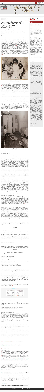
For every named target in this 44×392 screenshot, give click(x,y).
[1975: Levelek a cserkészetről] (34, 7)
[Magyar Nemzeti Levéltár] (3, 3)
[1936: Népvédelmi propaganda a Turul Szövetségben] (22, 7)
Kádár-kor (3, 385)
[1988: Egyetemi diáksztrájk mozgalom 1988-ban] (38, 10)
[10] (12, 285)
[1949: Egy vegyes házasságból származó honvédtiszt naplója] (26, 7)
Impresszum (19, 388)
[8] (1, 355)
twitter (39, 3)
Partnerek (25, 388)
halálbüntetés (14, 385)
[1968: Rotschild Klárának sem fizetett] (32, 7)
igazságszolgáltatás (20, 385)
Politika (27, 14)
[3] (16, 44)
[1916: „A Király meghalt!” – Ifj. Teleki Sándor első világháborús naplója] (15, 10)
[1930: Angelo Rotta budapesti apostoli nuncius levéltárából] (20, 7)
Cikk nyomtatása (25, 18)
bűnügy (6, 385)
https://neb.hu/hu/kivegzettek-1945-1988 (8, 341)
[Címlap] (3, 7)
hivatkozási (33, 56)
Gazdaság (16, 14)
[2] (1, 343)
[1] (17, 39)
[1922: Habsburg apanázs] (17, 7)
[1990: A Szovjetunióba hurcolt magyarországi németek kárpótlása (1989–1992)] (39, 7)
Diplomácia (36, 14)
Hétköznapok (3, 14)
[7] (1, 85)
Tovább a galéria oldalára (15, 296)
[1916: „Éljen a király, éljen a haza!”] (15, 13)
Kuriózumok (21, 14)
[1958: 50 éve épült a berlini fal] (29, 10)
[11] (5, 316)
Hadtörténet (10, 14)
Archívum (41, 14)
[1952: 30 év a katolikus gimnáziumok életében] (27, 10)
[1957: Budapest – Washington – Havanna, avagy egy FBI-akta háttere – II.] (28, 7)
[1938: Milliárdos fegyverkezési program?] (22, 10)
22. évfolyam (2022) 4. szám (6, 18)
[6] (2, 54)
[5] (1, 348)
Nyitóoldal (14, 388)
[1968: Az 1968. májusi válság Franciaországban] (32, 10)
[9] (1, 361)
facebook (40, 3)
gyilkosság (10, 385)
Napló (31, 14)
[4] (16, 45)
